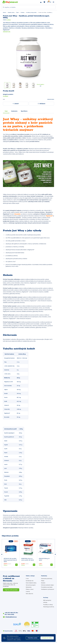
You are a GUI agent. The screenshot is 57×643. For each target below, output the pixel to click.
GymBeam (8, 19)
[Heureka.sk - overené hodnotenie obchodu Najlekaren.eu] (27, 624)
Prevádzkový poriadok (46, 587)
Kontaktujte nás (29, 580)
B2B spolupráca (47, 600)
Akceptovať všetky (47, 638)
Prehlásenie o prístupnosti (47, 589)
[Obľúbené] (44, 2)
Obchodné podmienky (46, 578)
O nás (27, 578)
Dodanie (43, 583)
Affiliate (45, 602)
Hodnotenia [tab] (14, 111)
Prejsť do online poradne (11, 589)
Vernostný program (31, 585)
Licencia (28, 591)
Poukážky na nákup (48, 604)
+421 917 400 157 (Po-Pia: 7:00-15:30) (11, 613)
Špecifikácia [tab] (24, 111)
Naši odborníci (29, 593)
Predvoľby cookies (32, 638)
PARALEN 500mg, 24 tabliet (44, 559)
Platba (42, 580)
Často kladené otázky (31, 583)
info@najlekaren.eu (11, 617)
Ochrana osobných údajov (47, 585)
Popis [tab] (6, 111)
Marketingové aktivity (48, 606)
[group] (10, 553)
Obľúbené (42, 103)
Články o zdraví (29, 589)
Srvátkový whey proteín (31, 12)
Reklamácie (28, 587)
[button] (16, 565)
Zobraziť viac (6, 31)
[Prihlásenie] (40, 2)
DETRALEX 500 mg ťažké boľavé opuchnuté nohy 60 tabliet (10, 560)
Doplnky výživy (11, 12)
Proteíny (23, 12)
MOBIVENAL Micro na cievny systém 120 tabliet (27, 559)
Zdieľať (16, 103)
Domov (4, 12)
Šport (17, 12)
